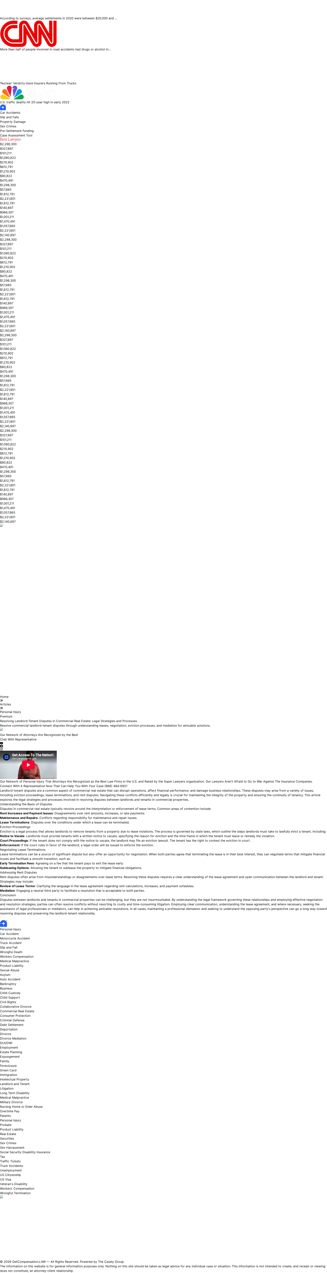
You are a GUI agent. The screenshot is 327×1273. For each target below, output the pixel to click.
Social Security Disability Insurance (25, 1152)
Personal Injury (10, 712)
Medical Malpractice (14, 961)
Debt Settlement (11, 1025)
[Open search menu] (34, 134)
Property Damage (13, 122)
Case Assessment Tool (16, 135)
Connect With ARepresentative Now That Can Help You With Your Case (63, 786)
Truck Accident (11, 943)
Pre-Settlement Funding (17, 131)
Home (4, 697)
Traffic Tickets (10, 1161)
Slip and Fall (8, 947)
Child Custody (10, 993)
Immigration (8, 1075)
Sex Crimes (8, 126)
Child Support (10, 997)
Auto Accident (10, 979)
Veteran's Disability (13, 1184)
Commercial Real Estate (17, 1011)
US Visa (5, 1179)
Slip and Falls (9, 117)
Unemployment (11, 1170)
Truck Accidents (11, 1166)
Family (4, 1061)
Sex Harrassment (12, 1147)
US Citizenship (10, 1175)
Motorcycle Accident (15, 938)
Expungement (10, 1056)
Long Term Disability (15, 1093)
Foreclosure (8, 1066)
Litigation (6, 1088)
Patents (5, 1116)
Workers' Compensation (17, 1188)
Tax (2, 1157)
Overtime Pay (9, 1111)
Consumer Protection (15, 1016)
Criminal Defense (12, 1020)
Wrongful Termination (15, 1193)
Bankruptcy (8, 984)
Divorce (5, 1034)
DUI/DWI (6, 1043)
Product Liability (11, 965)
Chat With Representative (18, 739)
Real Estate (8, 1134)
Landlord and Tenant (15, 1084)
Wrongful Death (11, 952)
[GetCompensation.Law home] (163, 107)
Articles (5, 704)
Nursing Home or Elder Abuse (21, 1106)
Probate (5, 1125)
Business (6, 988)
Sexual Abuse (9, 970)
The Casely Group (111, 1262)
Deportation (8, 1029)
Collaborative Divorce (15, 1006)
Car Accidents (10, 112)
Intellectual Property (14, 1079)
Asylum (5, 975)
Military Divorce (11, 1102)
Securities (7, 1138)
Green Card (8, 1070)
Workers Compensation (16, 956)
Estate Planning (11, 1052)
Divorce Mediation (13, 1038)
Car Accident (9, 934)
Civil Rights (8, 1002)
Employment (9, 1047)
